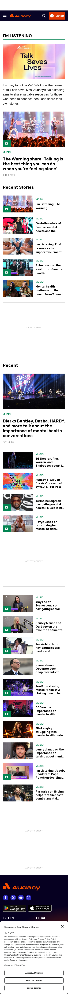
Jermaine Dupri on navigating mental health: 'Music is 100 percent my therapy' (50, 506)
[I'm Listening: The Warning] (18, 204)
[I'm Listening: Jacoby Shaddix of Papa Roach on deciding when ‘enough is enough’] (18, 771)
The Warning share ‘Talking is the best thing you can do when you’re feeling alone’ (33, 163)
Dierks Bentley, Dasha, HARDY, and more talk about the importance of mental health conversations (34, 428)
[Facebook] (5, 897)
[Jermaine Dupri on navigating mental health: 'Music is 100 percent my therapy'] (18, 502)
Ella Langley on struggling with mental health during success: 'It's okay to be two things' (50, 735)
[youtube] (21, 897)
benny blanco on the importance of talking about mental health (50, 755)
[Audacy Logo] (20, 16)
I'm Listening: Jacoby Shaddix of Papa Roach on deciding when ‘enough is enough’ (50, 777)
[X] (13, 897)
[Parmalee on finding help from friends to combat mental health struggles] (18, 793)
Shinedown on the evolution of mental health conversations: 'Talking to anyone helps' (49, 275)
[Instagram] (28, 897)
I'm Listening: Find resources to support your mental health (50, 250)
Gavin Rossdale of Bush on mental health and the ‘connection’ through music (48, 231)
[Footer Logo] (34, 887)
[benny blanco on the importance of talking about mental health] (18, 750)
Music (7, 152)
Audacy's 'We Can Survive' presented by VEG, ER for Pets (49, 483)
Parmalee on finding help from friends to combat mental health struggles (50, 797)
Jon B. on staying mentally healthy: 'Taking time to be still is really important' (48, 693)
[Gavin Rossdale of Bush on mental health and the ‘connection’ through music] (18, 225)
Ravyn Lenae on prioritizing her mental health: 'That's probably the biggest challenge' (50, 529)
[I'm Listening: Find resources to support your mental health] (18, 246)
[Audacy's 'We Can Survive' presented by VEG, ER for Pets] (18, 481)
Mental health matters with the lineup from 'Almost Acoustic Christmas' (50, 292)
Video (39, 199)
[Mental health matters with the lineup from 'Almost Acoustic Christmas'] (18, 288)
